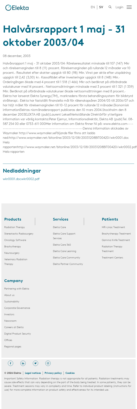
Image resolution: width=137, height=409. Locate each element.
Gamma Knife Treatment (116, 240)
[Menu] (129, 7)
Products (12, 220)
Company (13, 281)
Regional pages (12, 346)
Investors (9, 314)
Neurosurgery (11, 253)
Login (119, 7)
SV (101, 7)
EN (93, 7)
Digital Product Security (17, 334)
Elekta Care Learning (64, 251)
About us (9, 295)
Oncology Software (15, 240)
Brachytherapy (12, 246)
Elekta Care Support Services (64, 236)
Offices (8, 340)
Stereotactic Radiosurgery (18, 234)
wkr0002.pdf (30, 179)
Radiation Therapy (14, 227)
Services (60, 220)
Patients (110, 220)
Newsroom (10, 321)
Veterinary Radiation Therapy (15, 262)
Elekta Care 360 (62, 245)
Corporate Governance (17, 308)
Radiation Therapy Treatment (112, 249)
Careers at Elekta (14, 327)
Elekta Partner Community (68, 264)
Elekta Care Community (66, 257)
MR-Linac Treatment (113, 227)
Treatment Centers (112, 257)
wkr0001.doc (12, 179)
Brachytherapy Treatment (116, 234)
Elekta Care (59, 227)
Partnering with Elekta (16, 289)
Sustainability (11, 301)
